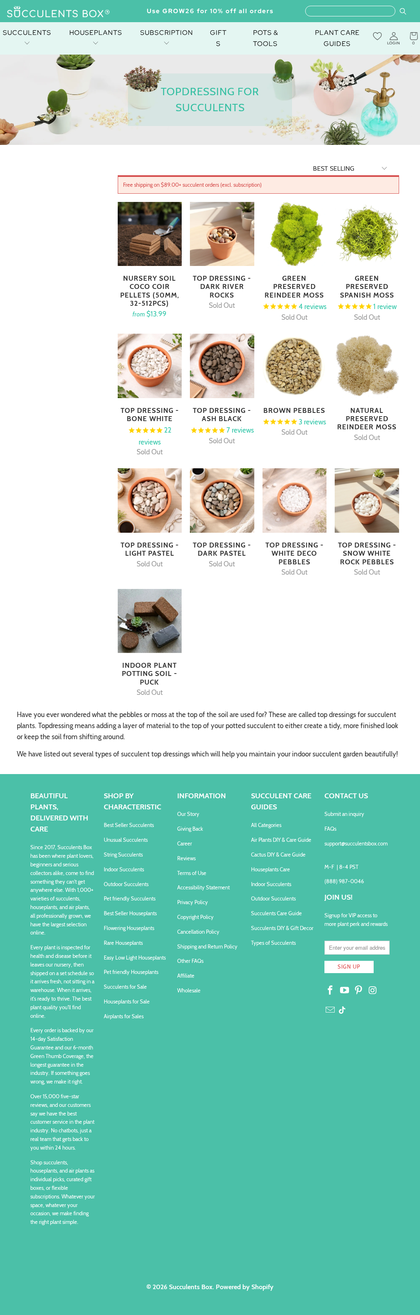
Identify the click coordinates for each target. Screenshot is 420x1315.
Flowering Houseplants (129, 928)
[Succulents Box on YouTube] (344, 990)
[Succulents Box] (58, 12)
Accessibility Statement (203, 887)
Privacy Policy (192, 902)
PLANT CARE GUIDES (337, 38)
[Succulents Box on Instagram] (373, 990)
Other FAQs (190, 961)
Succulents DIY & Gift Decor (282, 928)
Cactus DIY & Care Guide (278, 854)
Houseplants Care (270, 869)
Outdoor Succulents (126, 884)
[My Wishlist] (377, 36)
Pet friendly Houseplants (131, 972)
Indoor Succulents (124, 869)
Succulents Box (190, 1287)
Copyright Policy (195, 917)
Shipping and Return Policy (207, 946)
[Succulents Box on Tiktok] (342, 1011)
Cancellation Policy (198, 931)
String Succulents (123, 854)
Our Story (188, 814)
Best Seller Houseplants (130, 913)
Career (184, 843)
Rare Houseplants (123, 942)
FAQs (330, 828)
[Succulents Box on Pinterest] (359, 990)
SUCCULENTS (27, 32)
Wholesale (189, 990)
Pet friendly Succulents (129, 898)
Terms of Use (191, 873)
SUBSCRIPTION (166, 32)
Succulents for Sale (125, 986)
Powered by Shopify (245, 1287)
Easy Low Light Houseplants (135, 957)
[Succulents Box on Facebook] (330, 990)
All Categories (266, 825)
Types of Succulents (273, 942)
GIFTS (218, 38)
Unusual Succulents (126, 839)
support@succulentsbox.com (356, 843)
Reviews (186, 858)
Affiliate (185, 975)
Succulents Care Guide (276, 913)
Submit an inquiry (344, 814)
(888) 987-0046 (344, 881)
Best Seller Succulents (129, 825)
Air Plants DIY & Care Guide (281, 839)
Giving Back (190, 828)
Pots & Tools (265, 38)
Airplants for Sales (124, 1016)
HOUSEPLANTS (95, 32)
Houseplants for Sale (127, 1001)
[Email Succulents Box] (330, 1010)
